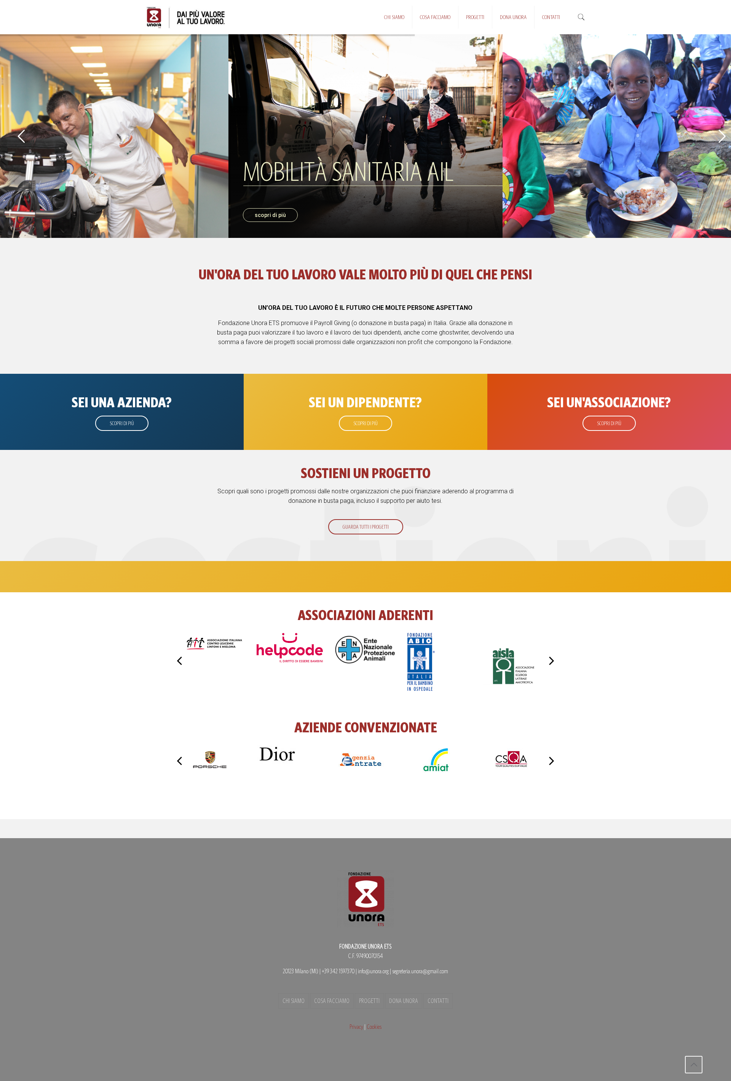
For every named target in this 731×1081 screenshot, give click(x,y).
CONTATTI (438, 1001)
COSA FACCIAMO (332, 1001)
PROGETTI (369, 1001)
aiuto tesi (429, 500)
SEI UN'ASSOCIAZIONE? (609, 402)
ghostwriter (454, 332)
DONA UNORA (403, 1001)
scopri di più (270, 215)
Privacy (356, 1027)
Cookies (374, 1027)
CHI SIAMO (294, 1001)
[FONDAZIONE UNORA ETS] (186, 17)
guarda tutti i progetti (366, 527)
